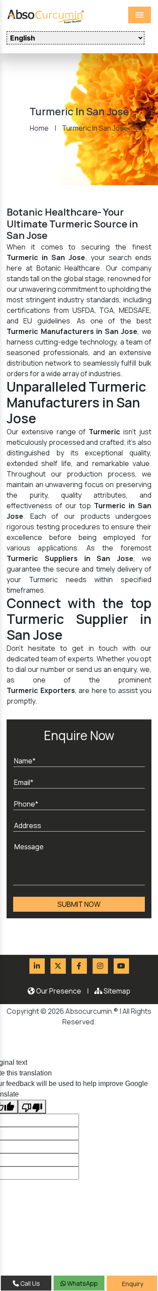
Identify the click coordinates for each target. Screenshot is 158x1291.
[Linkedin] (37, 966)
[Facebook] (79, 966)
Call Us (29, 1283)
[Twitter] (58, 966)
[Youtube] (121, 966)
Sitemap (116, 991)
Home (39, 128)
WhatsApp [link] (82, 1283)
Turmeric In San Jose (95, 128)
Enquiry (132, 1284)
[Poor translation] (32, 1107)
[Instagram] (100, 966)
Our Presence (58, 991)
